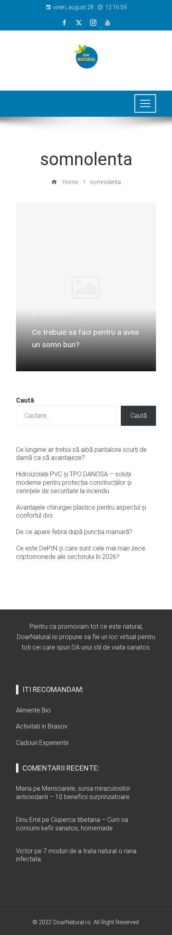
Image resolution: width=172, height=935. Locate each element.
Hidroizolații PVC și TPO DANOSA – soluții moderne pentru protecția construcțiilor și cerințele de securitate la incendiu (74, 482)
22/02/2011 (55, 313)
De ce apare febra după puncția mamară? (74, 532)
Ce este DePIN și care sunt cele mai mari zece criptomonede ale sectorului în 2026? (80, 552)
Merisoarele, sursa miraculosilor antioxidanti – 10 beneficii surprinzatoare (73, 793)
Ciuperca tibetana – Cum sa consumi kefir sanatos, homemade (72, 824)
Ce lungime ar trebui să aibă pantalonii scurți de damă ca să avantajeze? (81, 454)
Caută (25, 400)
